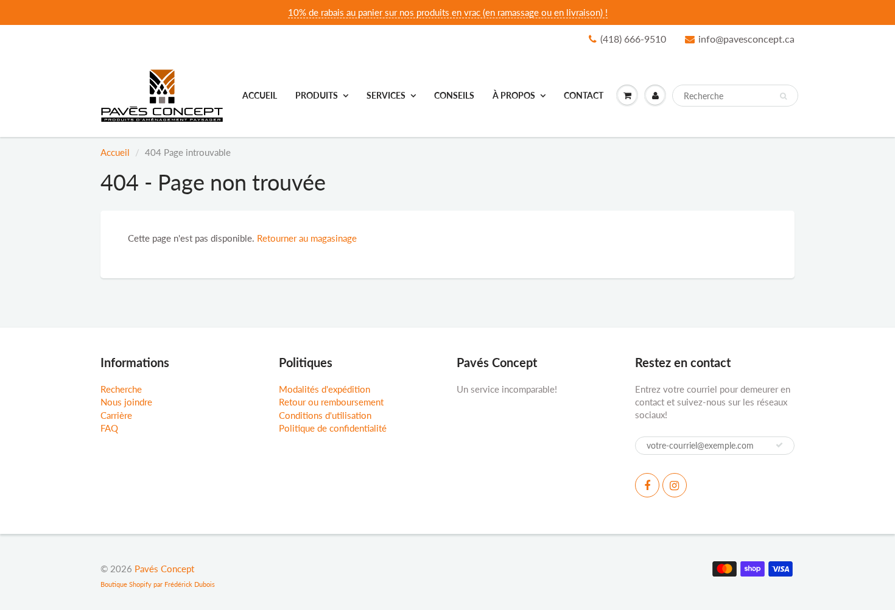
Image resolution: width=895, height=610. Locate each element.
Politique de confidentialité (333, 427)
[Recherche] (783, 96)
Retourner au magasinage (307, 238)
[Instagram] (674, 485)
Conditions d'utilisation (325, 415)
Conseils (454, 95)
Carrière (116, 415)
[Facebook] (647, 485)
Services (386, 95)
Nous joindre (126, 401)
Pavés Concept (164, 568)
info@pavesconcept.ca (746, 38)
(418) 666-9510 (633, 38)
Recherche (121, 389)
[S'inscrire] (779, 445)
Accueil (259, 95)
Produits (316, 95)
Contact (583, 95)
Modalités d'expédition (324, 389)
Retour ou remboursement (331, 401)
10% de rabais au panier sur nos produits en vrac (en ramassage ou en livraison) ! (448, 12)
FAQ (109, 427)
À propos (514, 95)
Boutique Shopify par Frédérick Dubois (157, 584)
